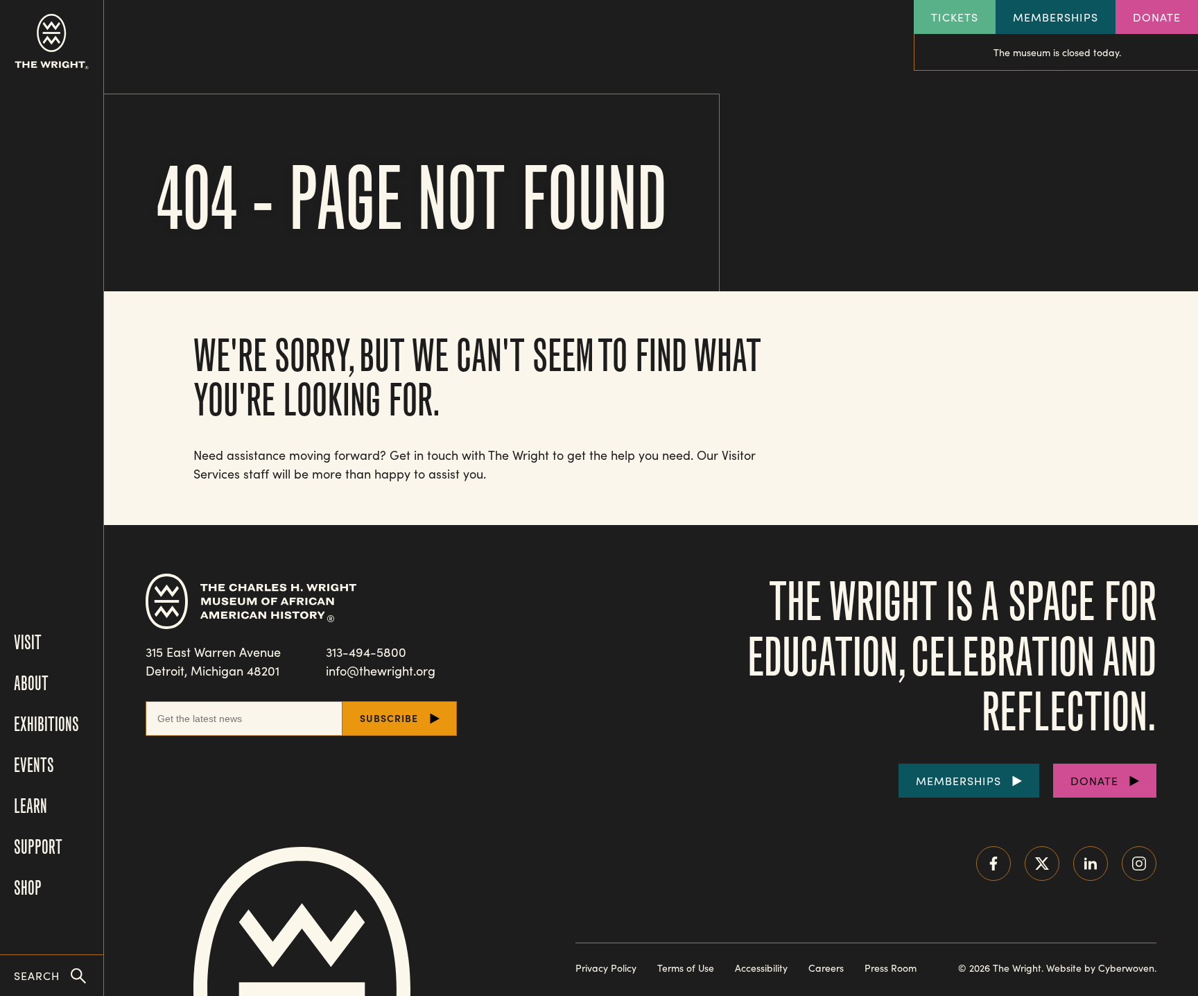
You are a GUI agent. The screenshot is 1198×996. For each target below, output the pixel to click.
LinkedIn (1090, 863)
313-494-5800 (366, 652)
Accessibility (761, 967)
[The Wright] (51, 41)
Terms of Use (685, 967)
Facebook (993, 863)
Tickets (954, 17)
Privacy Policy (605, 967)
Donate (1157, 17)
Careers (826, 967)
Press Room (891, 967)
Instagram (1139, 863)
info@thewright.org (380, 670)
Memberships (1055, 17)
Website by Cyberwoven (1100, 967)
